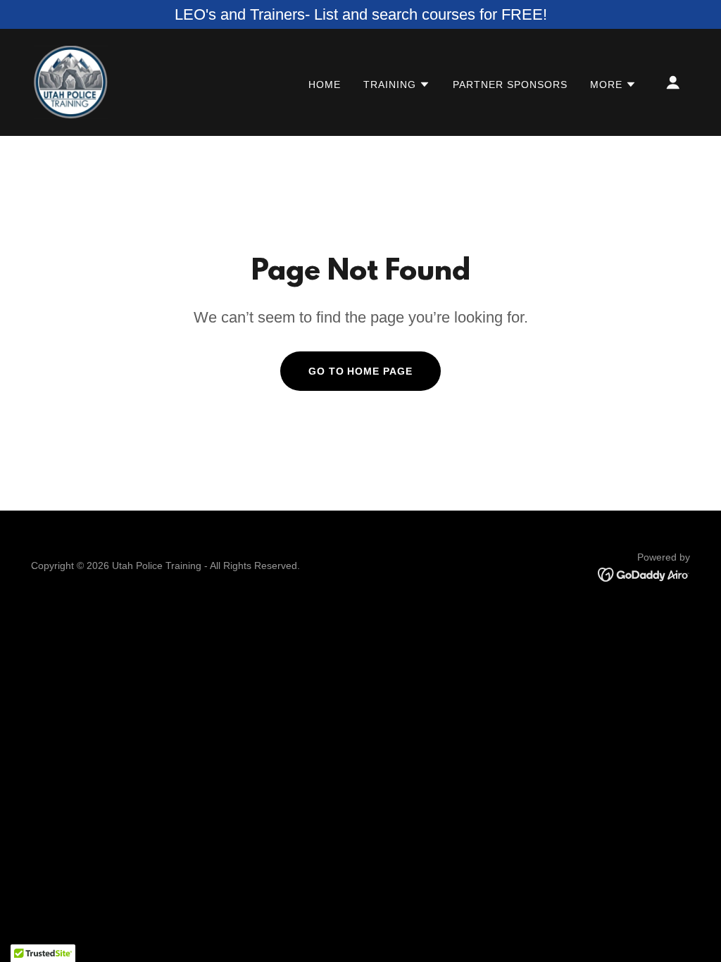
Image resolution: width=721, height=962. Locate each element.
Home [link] (324, 84)
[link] (71, 81)
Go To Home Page (360, 371)
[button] (396, 84)
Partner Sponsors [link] (510, 84)
